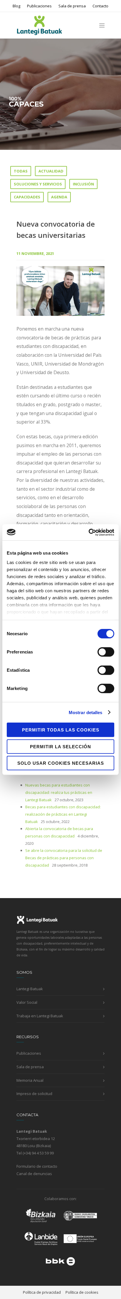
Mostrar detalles (85, 712)
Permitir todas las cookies (60, 729)
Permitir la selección (60, 746)
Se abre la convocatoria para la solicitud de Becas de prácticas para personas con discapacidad (63, 857)
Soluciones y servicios (38, 184)
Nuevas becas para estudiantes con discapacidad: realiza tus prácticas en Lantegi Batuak (58, 792)
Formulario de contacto (36, 1166)
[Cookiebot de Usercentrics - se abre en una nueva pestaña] (88, 532)
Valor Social (26, 1002)
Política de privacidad (42, 1292)
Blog (16, 6)
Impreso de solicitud (34, 1093)
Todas (21, 171)
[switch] (106, 652)
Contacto (100, 6)
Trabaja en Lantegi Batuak (39, 1015)
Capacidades (27, 197)
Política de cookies (81, 1292)
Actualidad (50, 171)
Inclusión (83, 184)
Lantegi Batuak (29, 988)
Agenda (59, 197)
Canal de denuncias (34, 1173)
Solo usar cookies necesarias (60, 763)
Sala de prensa (72, 6)
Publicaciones (39, 6)
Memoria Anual (29, 1080)
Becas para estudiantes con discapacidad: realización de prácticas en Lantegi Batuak (63, 814)
